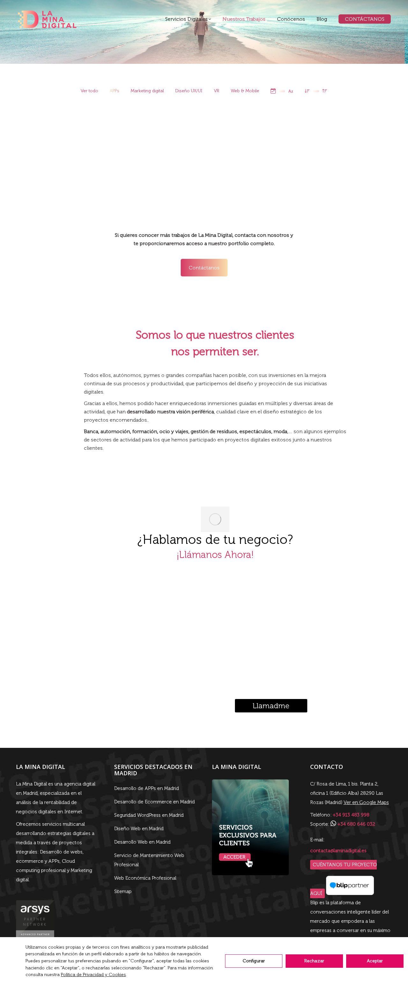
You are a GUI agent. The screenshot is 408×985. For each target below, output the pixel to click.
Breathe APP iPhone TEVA (334, 193)
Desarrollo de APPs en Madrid (146, 788)
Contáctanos (204, 268)
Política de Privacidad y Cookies (93, 974)
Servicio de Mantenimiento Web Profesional (149, 860)
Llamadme (271, 705)
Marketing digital (147, 91)
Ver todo (89, 91)
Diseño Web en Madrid (139, 828)
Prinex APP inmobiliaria (334, 138)
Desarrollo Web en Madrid (142, 842)
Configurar (254, 961)
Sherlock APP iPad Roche (143, 143)
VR (216, 91)
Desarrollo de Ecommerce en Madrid (154, 802)
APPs (114, 91)
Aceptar (375, 961)
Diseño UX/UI (188, 91)
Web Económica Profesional (145, 878)
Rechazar (314, 961)
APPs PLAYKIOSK (47, 141)
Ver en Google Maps (366, 802)
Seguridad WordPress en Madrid (149, 815)
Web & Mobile (245, 91)
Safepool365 (239, 143)
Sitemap (123, 891)
